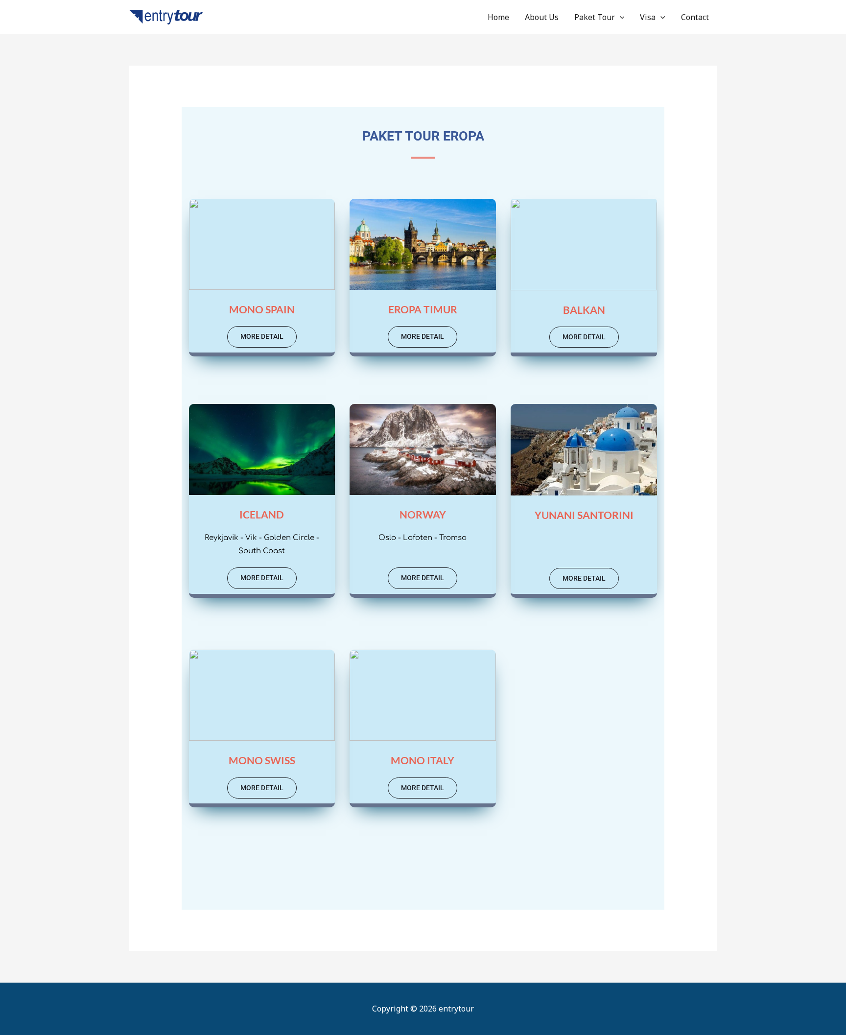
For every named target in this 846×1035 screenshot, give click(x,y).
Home (498, 17)
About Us (542, 17)
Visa (648, 17)
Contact (695, 17)
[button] (620, 17)
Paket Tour (594, 17)
